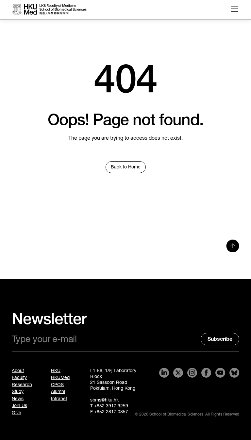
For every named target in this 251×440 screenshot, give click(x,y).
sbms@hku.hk (104, 400)
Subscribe (220, 339)
